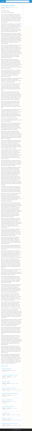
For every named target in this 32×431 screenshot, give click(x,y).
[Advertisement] (28, 15)
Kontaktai (19, 429)
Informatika (3, 7)
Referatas (7, 7)
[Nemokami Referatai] (3, 1)
